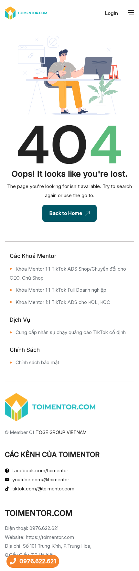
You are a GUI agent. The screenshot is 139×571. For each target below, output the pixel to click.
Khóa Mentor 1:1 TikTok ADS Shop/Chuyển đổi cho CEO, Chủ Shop (68, 273)
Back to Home (65, 213)
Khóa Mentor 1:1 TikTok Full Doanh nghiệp (61, 290)
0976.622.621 (37, 561)
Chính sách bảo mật (37, 362)
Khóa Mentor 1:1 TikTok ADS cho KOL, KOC (63, 302)
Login (111, 13)
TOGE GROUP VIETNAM (61, 432)
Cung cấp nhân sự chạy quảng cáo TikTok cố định (71, 332)
